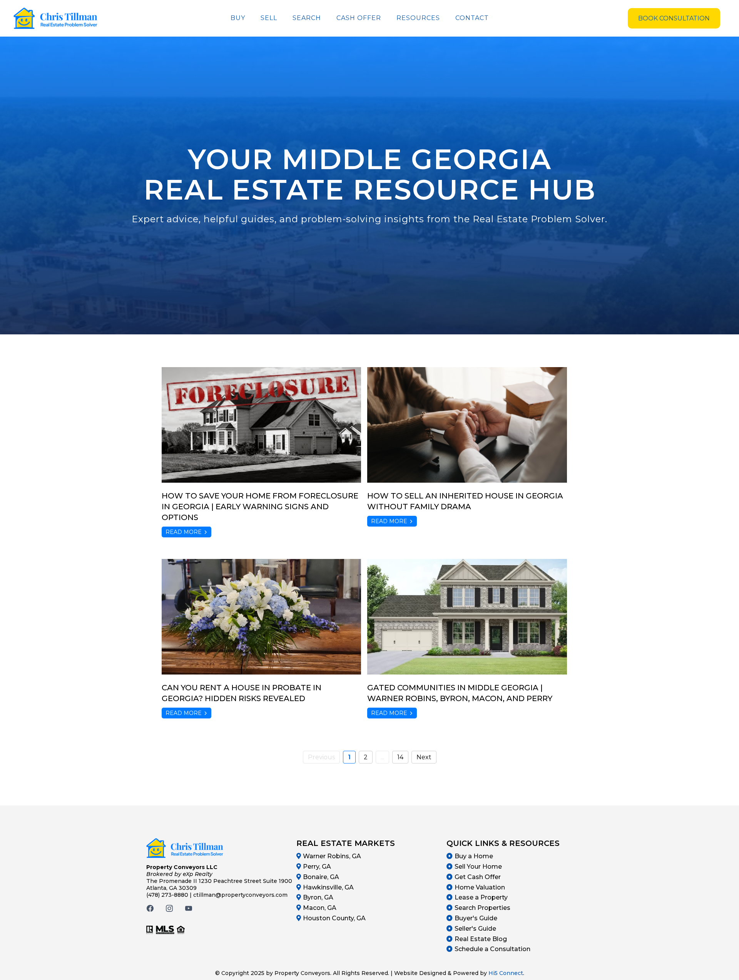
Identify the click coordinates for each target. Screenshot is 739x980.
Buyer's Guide (476, 918)
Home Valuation (480, 887)
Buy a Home (474, 856)
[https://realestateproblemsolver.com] (55, 18)
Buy (238, 18)
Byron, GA (318, 897)
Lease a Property (481, 897)
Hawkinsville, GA (328, 887)
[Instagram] (169, 908)
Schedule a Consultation (492, 949)
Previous (321, 757)
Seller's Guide (475, 928)
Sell (269, 18)
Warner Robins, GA (332, 856)
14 (400, 757)
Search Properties (482, 907)
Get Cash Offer (478, 877)
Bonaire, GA (321, 877)
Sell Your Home (478, 866)
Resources (418, 18)
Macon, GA (319, 907)
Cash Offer (358, 18)
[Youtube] (188, 908)
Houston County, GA (334, 918)
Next (423, 757)
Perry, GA (317, 866)
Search (307, 18)
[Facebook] (150, 908)
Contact (472, 18)
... (382, 757)
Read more (184, 532)
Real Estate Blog (481, 939)
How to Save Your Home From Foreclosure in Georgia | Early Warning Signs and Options (260, 506)
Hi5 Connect (505, 973)
